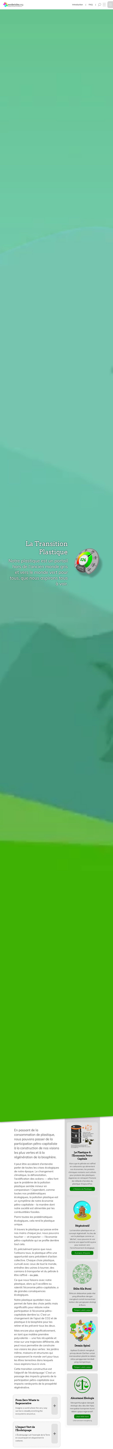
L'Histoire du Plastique (82, 1189)
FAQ (91, 4)
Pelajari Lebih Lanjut (82, 1310)
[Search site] (99, 5)
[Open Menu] (104, 5)
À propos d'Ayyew (82, 1253)
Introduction (77, 4)
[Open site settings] (110, 4)
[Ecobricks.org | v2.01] (12, 4)
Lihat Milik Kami (82, 1416)
